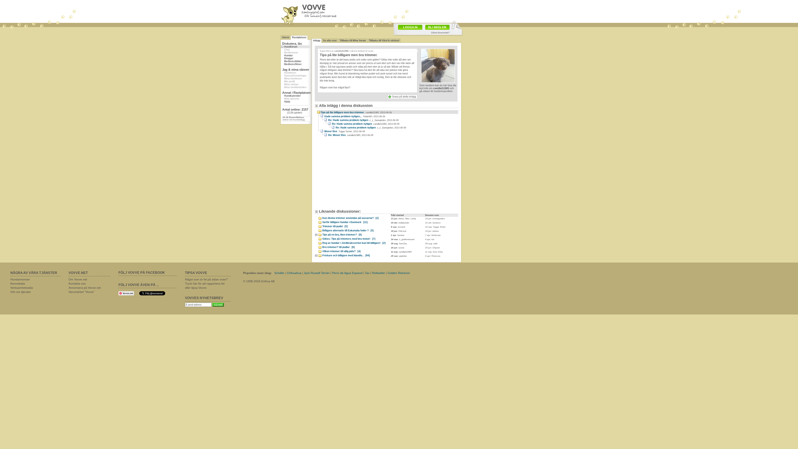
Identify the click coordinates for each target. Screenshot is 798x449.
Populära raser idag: (257, 273)
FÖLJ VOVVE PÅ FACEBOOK (141, 272)
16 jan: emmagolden (435, 218)
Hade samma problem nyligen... (354, 116)
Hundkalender (292, 95)
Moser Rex (344, 131)
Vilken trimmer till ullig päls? (341, 251)
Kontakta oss (77, 283)
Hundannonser (20, 279)
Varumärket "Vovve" (82, 292)
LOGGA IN (410, 27)
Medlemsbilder (293, 61)
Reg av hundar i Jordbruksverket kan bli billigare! (353, 243)
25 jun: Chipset (432, 248)
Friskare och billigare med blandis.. (346, 255)
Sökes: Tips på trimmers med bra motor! (348, 238)
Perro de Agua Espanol (347, 273)
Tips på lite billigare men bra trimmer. (356, 112)
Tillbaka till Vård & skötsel (384, 40)
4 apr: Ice (429, 239)
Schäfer (279, 273)
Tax (367, 273)
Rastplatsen (299, 37)
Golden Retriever (399, 273)
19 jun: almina (432, 231)
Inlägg (316, 40)
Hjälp (287, 101)
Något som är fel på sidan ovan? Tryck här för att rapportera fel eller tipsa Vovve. (206, 283)
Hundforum (290, 46)
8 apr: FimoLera (432, 256)
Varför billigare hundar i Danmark (345, 222)
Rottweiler (378, 273)
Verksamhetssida (21, 287)
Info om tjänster (20, 292)
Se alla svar (330, 40)
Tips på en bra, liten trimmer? (342, 234)
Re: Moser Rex (350, 135)
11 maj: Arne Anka (434, 252)
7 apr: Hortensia (433, 235)
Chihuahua (294, 273)
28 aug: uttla (431, 243)
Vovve (285, 37)
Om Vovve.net (78, 279)
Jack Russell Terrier (317, 273)
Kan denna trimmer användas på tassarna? (350, 218)
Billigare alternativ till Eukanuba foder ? (348, 230)
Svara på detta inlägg (404, 96)
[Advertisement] (352, 175)
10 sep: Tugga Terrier (435, 227)
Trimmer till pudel (335, 226)
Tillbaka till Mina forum (353, 40)
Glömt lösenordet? (440, 32)
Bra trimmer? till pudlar (338, 247)
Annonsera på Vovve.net (85, 287)
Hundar (288, 55)
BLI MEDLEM (437, 27)
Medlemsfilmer (293, 64)
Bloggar (288, 58)
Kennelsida (17, 283)
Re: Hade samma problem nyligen (363, 120)
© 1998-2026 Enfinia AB (259, 281)
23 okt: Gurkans (433, 223)
